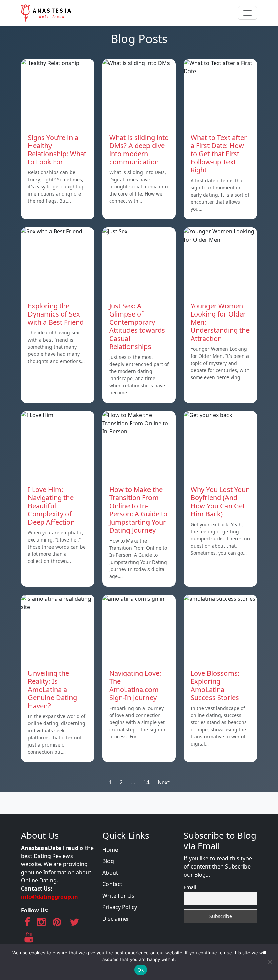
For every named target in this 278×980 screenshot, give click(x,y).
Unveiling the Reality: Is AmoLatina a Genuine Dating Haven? (52, 689)
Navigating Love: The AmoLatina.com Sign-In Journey (135, 685)
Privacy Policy (119, 907)
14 (146, 782)
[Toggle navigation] (247, 13)
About (110, 872)
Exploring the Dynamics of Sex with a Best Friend (56, 314)
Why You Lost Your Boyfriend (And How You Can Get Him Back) (220, 501)
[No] (269, 962)
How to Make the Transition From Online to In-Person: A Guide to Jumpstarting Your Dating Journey (138, 510)
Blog (108, 861)
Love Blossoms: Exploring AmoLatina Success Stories (215, 685)
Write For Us (118, 895)
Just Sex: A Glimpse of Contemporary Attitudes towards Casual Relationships (137, 326)
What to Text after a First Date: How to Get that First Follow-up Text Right (219, 154)
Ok (141, 970)
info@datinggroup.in (49, 896)
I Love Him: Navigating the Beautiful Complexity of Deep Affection (51, 506)
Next (164, 782)
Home (110, 849)
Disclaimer (116, 918)
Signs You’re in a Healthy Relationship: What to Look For (57, 149)
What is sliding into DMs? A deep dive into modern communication (139, 149)
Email (190, 887)
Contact (112, 884)
